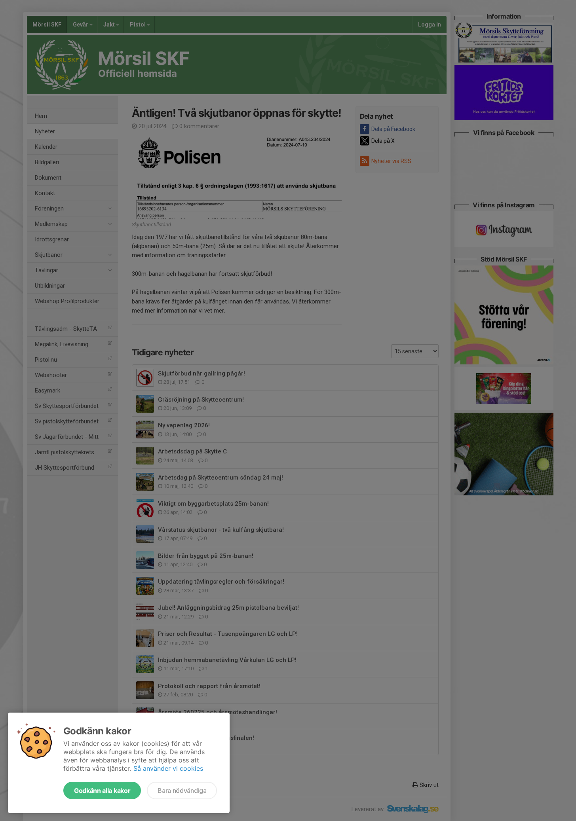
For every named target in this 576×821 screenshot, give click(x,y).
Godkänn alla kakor (102, 790)
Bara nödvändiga (182, 790)
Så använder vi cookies (168, 768)
